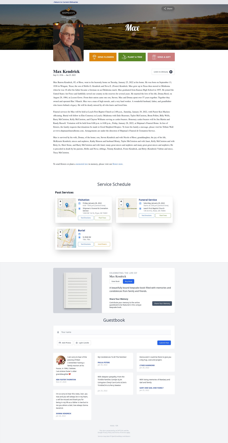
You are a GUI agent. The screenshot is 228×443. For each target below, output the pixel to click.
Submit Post (164, 343)
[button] (66, 205)
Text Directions (86, 218)
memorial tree (82, 163)
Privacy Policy (107, 432)
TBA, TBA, (86, 239)
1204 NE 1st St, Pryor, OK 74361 (95, 213)
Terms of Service (120, 432)
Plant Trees (102, 218)
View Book (115, 281)
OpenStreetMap (116, 436)
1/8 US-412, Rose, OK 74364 (154, 211)
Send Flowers (102, 244)
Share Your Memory (162, 303)
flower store (118, 163)
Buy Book (128, 281)
